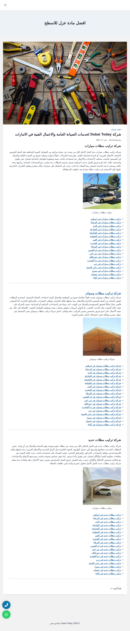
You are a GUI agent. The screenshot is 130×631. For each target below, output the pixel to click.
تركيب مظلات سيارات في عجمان (106, 274)
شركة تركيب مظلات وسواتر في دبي (104, 411)
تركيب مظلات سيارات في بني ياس (105, 253)
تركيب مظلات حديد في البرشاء (107, 518)
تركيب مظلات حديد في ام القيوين (105, 546)
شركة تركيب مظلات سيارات (102, 146)
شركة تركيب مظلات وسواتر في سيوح (104, 418)
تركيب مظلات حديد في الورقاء (107, 542)
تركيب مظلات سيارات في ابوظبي (106, 219)
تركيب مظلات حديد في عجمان (107, 570)
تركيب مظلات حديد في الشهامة (106, 532)
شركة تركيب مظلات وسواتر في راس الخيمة (101, 414)
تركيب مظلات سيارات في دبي (107, 264)
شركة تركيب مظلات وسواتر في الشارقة (103, 376)
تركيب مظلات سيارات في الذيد (107, 226)
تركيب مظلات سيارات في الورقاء (106, 247)
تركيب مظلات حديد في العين (108, 535)
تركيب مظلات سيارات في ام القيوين (104, 250)
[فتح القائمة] (5, 5)
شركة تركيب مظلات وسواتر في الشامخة (102, 380)
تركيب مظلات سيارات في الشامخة (105, 233)
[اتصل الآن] (6, 605)
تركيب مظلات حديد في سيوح (108, 567)
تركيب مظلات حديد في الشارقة (107, 525)
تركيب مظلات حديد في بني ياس (106, 549)
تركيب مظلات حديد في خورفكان (106, 553)
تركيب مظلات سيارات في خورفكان (105, 257)
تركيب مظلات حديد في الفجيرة (107, 539)
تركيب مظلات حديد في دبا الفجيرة (105, 556)
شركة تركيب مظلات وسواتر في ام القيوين (102, 397)
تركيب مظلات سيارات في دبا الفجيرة (104, 260)
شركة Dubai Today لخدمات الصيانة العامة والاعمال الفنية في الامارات (68, 134)
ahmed (112, 140)
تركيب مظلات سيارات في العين (107, 240)
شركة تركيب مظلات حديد (104, 440)
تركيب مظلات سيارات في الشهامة (105, 236)
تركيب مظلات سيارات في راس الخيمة (103, 267)
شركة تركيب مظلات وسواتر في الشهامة (103, 383)
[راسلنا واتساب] (6, 614)
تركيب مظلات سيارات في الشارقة (105, 229)
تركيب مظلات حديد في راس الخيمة (105, 563)
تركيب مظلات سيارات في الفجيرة (105, 243)
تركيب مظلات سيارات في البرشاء (106, 222)
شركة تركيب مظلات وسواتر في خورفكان (102, 404)
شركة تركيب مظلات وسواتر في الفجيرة (103, 390)
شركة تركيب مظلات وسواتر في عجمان (103, 421)
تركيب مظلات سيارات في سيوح (106, 271)
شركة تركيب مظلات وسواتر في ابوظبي (103, 366)
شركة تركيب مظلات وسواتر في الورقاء (103, 393)
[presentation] (65, 83)
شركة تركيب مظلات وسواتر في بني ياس (102, 400)
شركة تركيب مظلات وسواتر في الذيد (104, 373)
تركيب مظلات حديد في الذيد (108, 522)
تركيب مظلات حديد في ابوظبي (107, 515)
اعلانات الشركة (116, 130)
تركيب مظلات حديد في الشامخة (106, 529)
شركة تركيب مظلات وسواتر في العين (104, 386)
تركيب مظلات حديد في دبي (108, 560)
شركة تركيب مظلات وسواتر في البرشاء (103, 369)
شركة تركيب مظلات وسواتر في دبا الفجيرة (101, 407)
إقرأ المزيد (115, 588)
